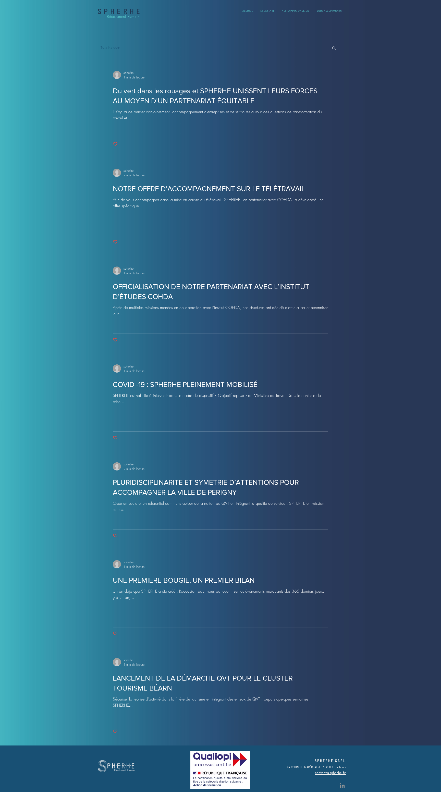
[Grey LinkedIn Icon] (342, 785)
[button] (334, 48)
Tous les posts (110, 47)
